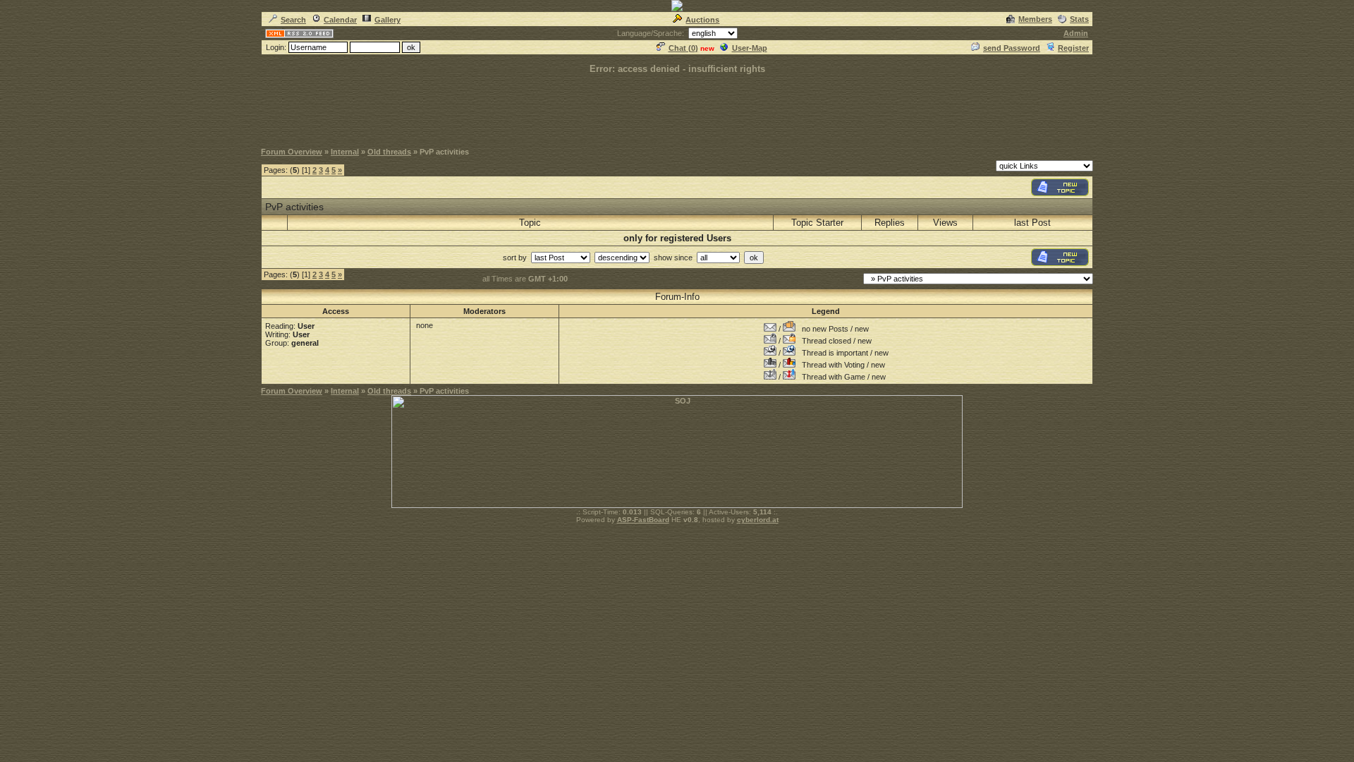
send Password (1011, 48)
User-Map (749, 48)
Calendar (340, 20)
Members (1035, 19)
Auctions (702, 20)
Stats (1079, 19)
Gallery (387, 20)
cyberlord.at (758, 520)
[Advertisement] (677, 107)
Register (1073, 48)
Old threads (389, 151)
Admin (1075, 33)
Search (293, 20)
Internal (345, 151)
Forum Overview (291, 151)
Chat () (683, 48)
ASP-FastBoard (643, 520)
